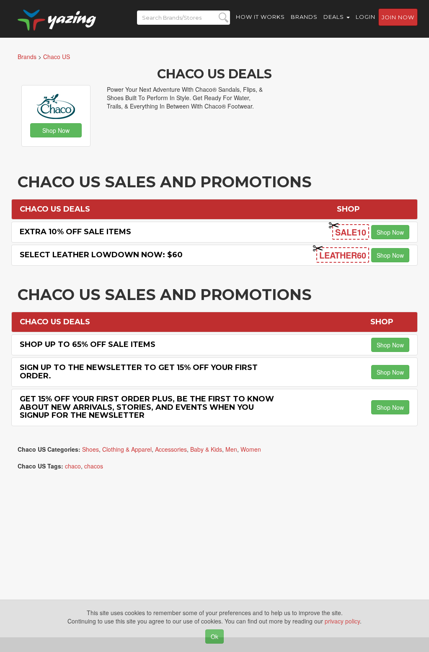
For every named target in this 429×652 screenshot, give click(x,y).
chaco (73, 466)
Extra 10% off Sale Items (75, 231)
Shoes (90, 449)
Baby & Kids (206, 449)
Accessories (171, 449)
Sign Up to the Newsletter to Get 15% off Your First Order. (139, 371)
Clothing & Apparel (127, 449)
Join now (398, 17)
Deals (334, 16)
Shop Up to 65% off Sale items (87, 344)
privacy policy (342, 621)
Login (365, 16)
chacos (93, 466)
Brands (304, 16)
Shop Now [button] (56, 130)
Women (250, 449)
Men (231, 449)
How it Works (260, 16)
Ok (214, 636)
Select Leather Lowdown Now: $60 (101, 254)
